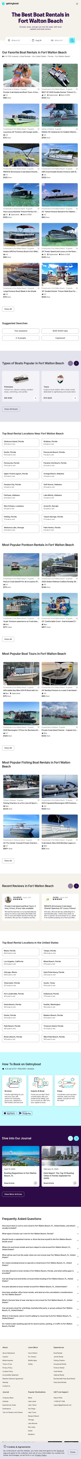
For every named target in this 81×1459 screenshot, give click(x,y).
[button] (25, 56)
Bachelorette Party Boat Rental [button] (64, 1379)
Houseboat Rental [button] (60, 1364)
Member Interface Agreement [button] (13, 1379)
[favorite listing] (38, 89)
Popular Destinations (37, 1392)
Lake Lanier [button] (32, 1401)
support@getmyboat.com (62, 1405)
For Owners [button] (32, 1357)
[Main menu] (77, 3)
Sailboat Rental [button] (59, 1375)
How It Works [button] (32, 1353)
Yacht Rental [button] (58, 1371)
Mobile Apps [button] (32, 1360)
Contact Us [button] (6, 1386)
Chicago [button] (31, 1420)
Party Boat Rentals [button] (60, 1382)
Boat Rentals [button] (58, 1353)
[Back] (70, 363)
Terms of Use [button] (7, 1364)
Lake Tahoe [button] (32, 1405)
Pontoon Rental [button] (59, 1368)
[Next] (76, 363)
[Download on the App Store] (9, 1113)
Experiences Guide (9, 1405)
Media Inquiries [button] (8, 1360)
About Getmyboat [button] (9, 1353)
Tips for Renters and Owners (13, 1412)
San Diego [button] (31, 1409)
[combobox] (18, 40)
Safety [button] (30, 1364)
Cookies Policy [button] (8, 1371)
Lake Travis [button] (32, 1412)
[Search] (72, 40)
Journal (6, 1392)
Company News (8, 1398)
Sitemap (5, 1382)
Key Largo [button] (31, 1427)
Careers (5, 1357)
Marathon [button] (31, 1434)
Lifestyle (5, 1401)
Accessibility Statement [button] (10, 1375)
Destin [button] (30, 1431)
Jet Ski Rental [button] (58, 1357)
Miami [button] (30, 1398)
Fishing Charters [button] (59, 1360)
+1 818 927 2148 (59, 1401)
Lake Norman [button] (32, 1423)
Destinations (7, 1409)
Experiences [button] (59, 1347)
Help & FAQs (58, 1398)
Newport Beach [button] (33, 1416)
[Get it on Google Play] (25, 1113)
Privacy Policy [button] (41, 1455)
